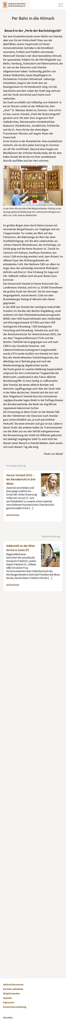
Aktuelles (8, 1017)
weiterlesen (12, 515)
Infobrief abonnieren (13, 984)
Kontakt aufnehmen (13, 989)
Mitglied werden (11, 993)
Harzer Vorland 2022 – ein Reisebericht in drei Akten (20, 479)
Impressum (8, 1002)
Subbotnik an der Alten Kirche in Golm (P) (20, 548)
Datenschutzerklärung (14, 1007)
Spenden (7, 998)
